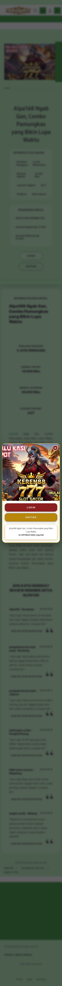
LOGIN (31, 507)
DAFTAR (31, 517)
